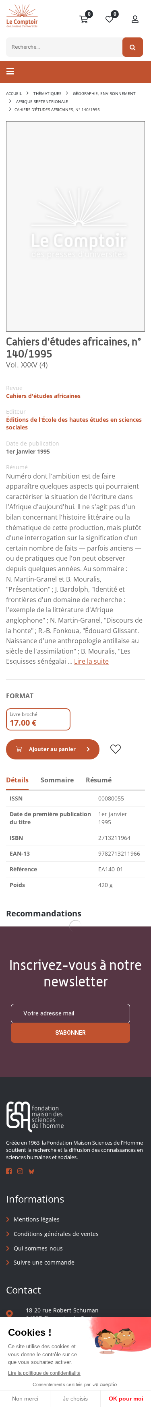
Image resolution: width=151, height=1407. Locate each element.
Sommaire (57, 780)
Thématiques (47, 93)
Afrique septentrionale (42, 101)
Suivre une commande (44, 1262)
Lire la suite (91, 661)
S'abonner (70, 1032)
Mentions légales (37, 1219)
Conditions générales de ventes (56, 1234)
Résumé (99, 780)
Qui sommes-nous (38, 1248)
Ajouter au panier (52, 749)
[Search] (132, 47)
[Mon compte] (135, 19)
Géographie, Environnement (104, 93)
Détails (17, 780)
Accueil (14, 93)
